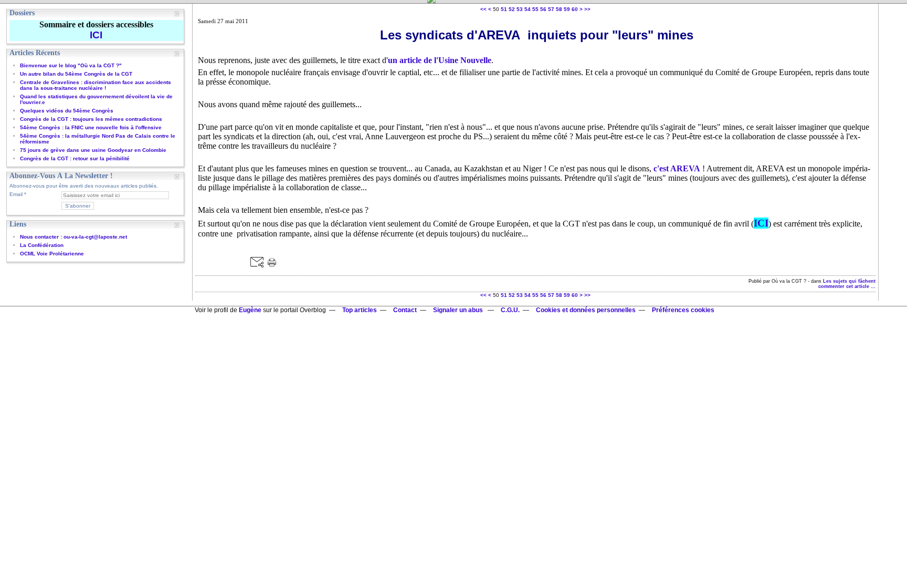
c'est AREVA (676, 168)
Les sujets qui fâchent (849, 281)
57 (551, 9)
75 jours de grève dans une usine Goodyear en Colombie (93, 150)
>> (587, 9)
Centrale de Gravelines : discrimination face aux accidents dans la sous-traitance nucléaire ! (95, 85)
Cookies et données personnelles (586, 310)
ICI (761, 223)
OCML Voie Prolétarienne (52, 253)
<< (483, 9)
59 (567, 9)
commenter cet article (844, 286)
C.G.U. (510, 310)
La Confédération (42, 245)
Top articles (359, 310)
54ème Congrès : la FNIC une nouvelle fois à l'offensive (91, 127)
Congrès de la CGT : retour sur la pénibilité (75, 158)
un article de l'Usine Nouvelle (439, 60)
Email (16, 194)
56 (543, 9)
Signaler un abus (458, 310)
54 (527, 9)
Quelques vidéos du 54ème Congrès (66, 111)
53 (519, 9)
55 (535, 9)
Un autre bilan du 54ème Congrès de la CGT (76, 74)
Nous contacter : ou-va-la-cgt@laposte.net (73, 237)
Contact (405, 310)
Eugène (250, 310)
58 (559, 9)
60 (575, 9)
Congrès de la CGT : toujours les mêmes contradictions (91, 119)
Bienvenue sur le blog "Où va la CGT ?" (71, 65)
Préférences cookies (683, 310)
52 (512, 9)
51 (504, 9)
